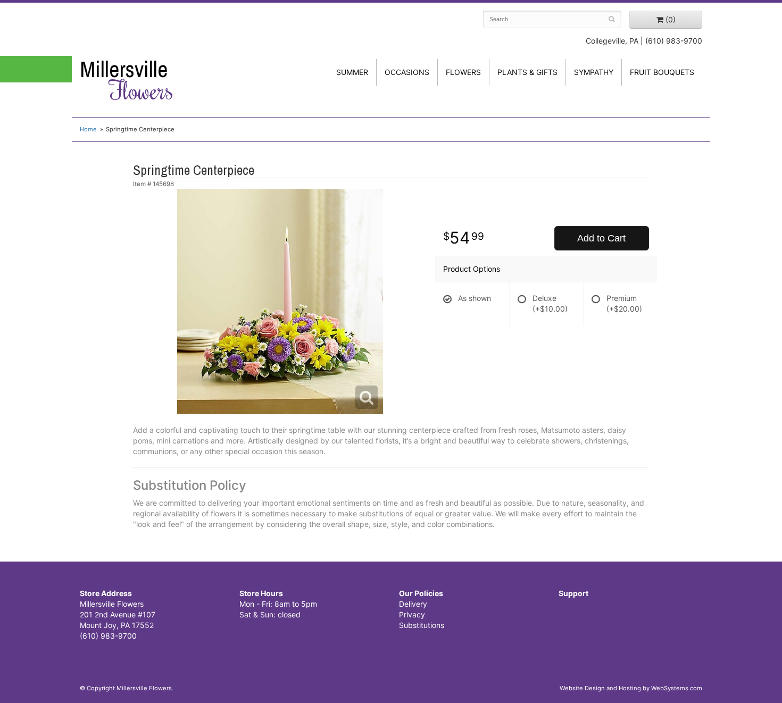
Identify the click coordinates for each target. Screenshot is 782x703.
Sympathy (593, 72)
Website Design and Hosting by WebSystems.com (631, 688)
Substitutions (421, 625)
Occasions (407, 72)
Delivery (413, 603)
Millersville (126, 80)
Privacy (412, 614)
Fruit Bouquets (662, 72)
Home (88, 129)
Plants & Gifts (527, 72)
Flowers (463, 72)
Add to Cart (601, 238)
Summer (352, 72)
